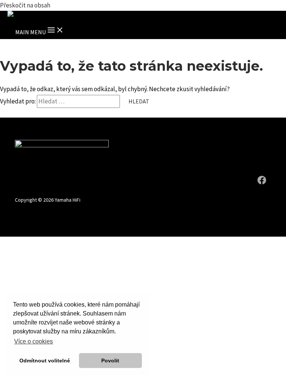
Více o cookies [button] (33, 341)
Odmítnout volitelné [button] (44, 361)
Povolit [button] (110, 361)
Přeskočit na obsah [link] (25, 5)
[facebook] (263, 182)
